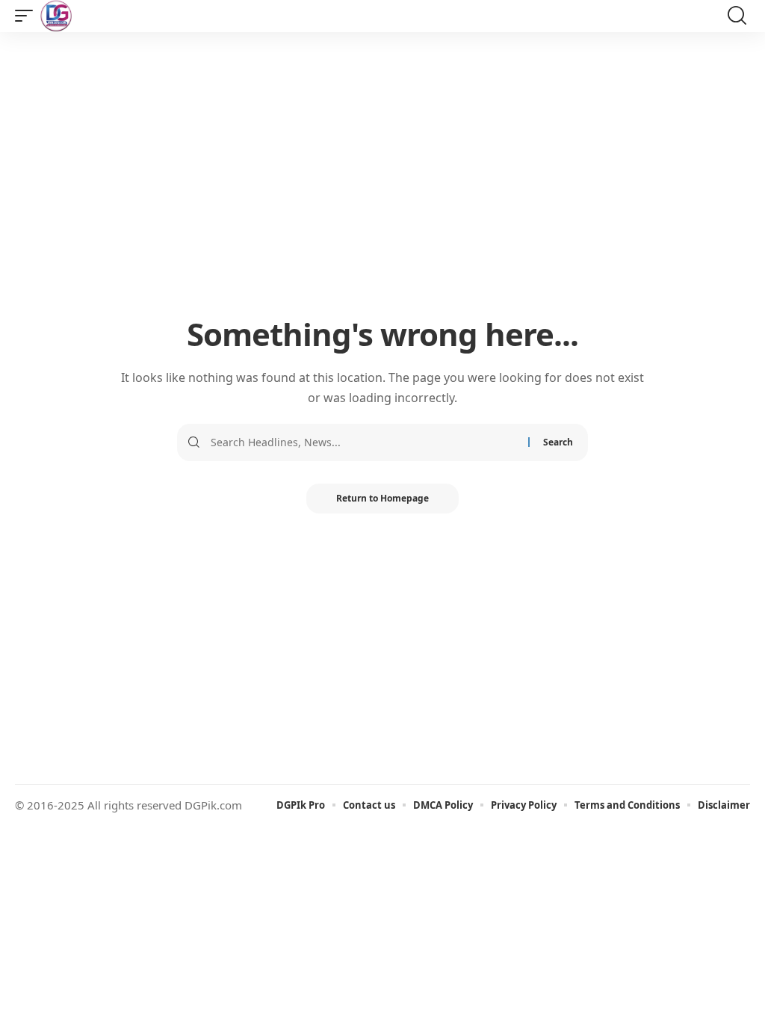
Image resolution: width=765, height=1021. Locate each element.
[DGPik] (56, 15)
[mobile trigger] (27, 15)
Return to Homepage (382, 498)
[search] (737, 16)
